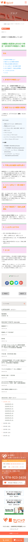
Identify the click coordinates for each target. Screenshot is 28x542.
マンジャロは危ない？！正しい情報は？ (12, 369)
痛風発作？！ (5, 326)
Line (12, 283)
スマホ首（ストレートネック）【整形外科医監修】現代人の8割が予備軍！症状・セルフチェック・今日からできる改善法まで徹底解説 (14, 346)
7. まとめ (5, 72)
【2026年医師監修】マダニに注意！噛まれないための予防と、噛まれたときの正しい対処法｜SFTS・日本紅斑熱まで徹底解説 (14, 361)
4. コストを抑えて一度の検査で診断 (12, 66)
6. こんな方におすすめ (8, 70)
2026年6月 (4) (9, 408)
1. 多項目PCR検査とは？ (9, 59)
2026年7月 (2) (9, 406)
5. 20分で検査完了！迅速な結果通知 (12, 68)
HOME (5, 23)
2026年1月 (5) (9, 420)
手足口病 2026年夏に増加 (9, 353)
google (21, 283)
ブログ (8, 23)
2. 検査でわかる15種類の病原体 (11, 61)
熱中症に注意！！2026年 (8, 375)
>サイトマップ (14, 529)
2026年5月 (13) (9, 411)
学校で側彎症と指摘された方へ (9, 389)
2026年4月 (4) (9, 413)
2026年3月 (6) (9, 415)
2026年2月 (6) (9, 417)
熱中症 (3, 338)
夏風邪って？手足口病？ (8, 332)
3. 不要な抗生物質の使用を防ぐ (11, 64)
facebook (7, 283)
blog (5, 28)
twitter (16, 283)
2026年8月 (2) (9, 404)
